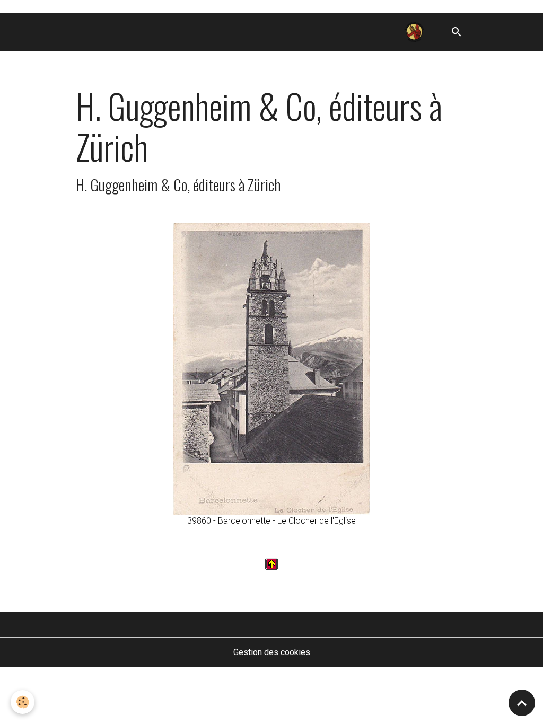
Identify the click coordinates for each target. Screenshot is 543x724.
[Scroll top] (522, 703)
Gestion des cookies (271, 652)
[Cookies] (22, 702)
